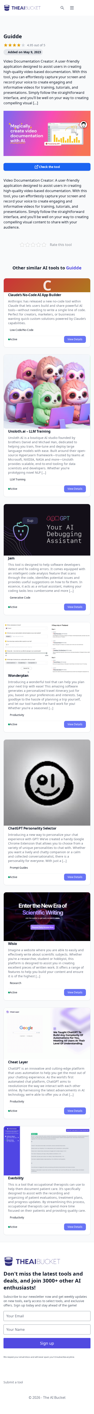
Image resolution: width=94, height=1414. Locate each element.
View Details (75, 339)
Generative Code (20, 597)
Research (15, 983)
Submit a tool (13, 1382)
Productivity (17, 715)
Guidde (12, 36)
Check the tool (49, 167)
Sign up (47, 1343)
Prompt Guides (19, 868)
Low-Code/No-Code (21, 330)
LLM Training (17, 479)
